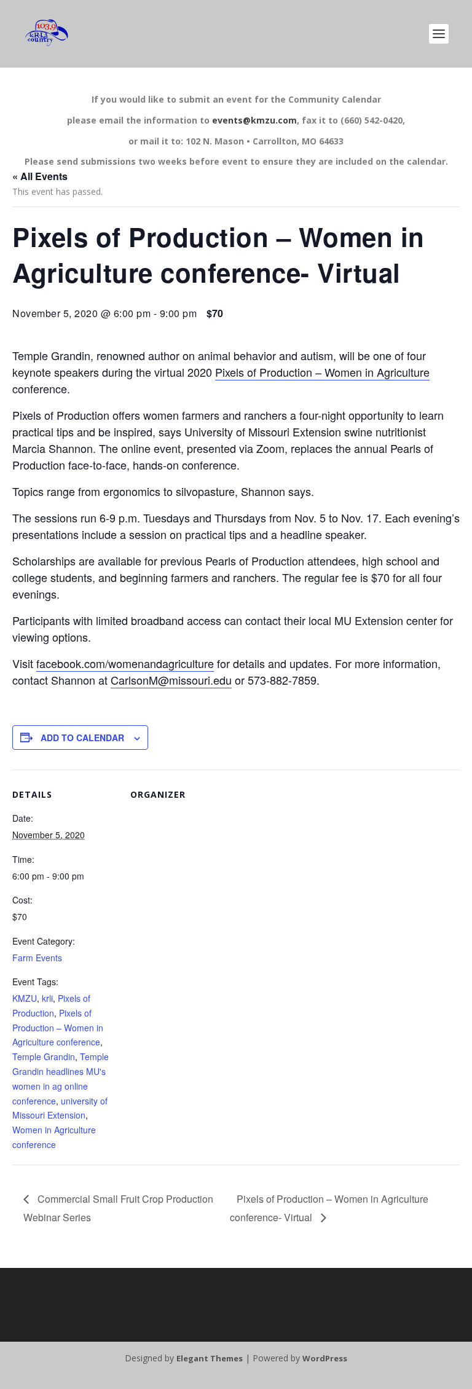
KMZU (24, 998)
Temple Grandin (43, 1056)
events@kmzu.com (254, 120)
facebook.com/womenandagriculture (125, 663)
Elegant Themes (209, 1358)
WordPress (324, 1358)
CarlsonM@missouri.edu (171, 680)
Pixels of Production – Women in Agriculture (322, 372)
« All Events (40, 176)
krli (47, 998)
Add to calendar (82, 737)
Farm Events (37, 957)
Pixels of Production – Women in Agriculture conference (57, 1028)
